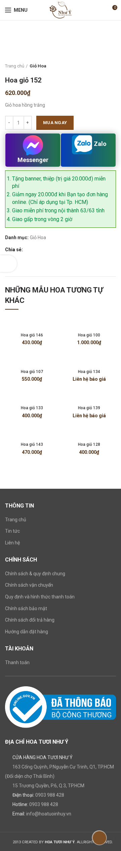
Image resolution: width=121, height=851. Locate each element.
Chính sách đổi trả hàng (29, 620)
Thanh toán (17, 662)
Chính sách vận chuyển (29, 585)
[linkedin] (51, 250)
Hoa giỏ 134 (89, 371)
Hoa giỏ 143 (32, 444)
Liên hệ (12, 542)
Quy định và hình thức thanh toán (40, 596)
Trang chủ (14, 65)
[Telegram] (59, 250)
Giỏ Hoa (38, 65)
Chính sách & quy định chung (35, 573)
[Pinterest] (44, 250)
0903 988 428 (49, 795)
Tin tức (12, 531)
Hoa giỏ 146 (32, 335)
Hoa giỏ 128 (89, 444)
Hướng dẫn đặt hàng (26, 631)
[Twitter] (36, 250)
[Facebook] (28, 250)
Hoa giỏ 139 (89, 408)
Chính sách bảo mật (26, 608)
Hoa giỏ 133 (32, 408)
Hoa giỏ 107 (32, 371)
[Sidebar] (8, 263)
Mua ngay (55, 122)
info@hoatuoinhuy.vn (48, 813)
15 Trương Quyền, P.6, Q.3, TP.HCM (48, 785)
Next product (112, 66)
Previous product (99, 66)
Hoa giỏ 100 (89, 335)
